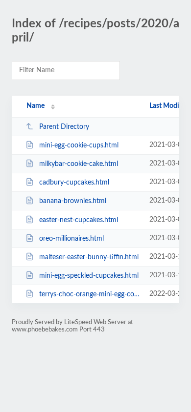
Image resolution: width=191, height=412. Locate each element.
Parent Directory (64, 127)
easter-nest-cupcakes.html (78, 220)
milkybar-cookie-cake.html (78, 164)
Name (35, 106)
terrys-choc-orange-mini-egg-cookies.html (89, 294)
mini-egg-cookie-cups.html (79, 145)
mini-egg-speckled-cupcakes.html (89, 275)
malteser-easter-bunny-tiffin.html (89, 257)
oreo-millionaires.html (71, 238)
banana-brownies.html (72, 201)
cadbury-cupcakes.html (74, 182)
